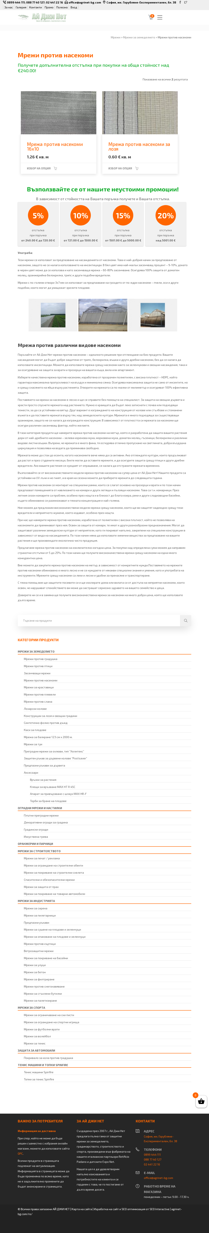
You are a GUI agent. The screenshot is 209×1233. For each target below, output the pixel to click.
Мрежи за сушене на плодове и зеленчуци (52, 929)
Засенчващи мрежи (37, 673)
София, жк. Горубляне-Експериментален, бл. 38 (141, 2)
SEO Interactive (159, 1209)
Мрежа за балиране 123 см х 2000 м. (48, 737)
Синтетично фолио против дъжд (46, 722)
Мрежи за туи (33, 744)
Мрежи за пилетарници (40, 915)
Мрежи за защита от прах (41, 887)
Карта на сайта (82, 1209)
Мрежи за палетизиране (40, 1000)
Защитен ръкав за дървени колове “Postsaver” (55, 758)
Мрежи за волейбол (37, 1036)
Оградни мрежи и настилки (40, 808)
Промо (49, 7)
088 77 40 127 (35, 2)
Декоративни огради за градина (46, 822)
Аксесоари (31, 772)
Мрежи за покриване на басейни (46, 958)
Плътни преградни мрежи (41, 815)
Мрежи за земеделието (36, 651)
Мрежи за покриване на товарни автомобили (54, 893)
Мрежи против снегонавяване (44, 986)
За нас (8, 7)
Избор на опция (39, 168)
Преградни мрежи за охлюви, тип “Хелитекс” (54, 751)
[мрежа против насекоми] (53, 315)
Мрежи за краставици (39, 687)
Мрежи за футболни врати (42, 1029)
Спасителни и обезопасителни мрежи (49, 879)
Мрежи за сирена (35, 908)
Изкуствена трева (36, 836)
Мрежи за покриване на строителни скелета (54, 872)
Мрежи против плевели (40, 694)
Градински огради (36, 829)
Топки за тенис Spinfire (39, 1079)
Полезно (62, 7)
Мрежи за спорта (31, 1007)
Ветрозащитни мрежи (38, 951)
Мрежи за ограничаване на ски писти (49, 1015)
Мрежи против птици (38, 666)
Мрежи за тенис (35, 1043)
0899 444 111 (16, 2)
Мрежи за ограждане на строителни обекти (53, 865)
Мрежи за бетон (35, 972)
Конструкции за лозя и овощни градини (50, 716)
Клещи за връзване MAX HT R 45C (52, 787)
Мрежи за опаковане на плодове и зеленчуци (55, 936)
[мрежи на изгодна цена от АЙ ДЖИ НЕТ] (42, 17)
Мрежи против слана (38, 701)
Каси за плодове (35, 730)
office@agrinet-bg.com (85, 2)
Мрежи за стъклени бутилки (43, 993)
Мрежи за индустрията (36, 901)
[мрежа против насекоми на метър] (102, 315)
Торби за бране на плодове (48, 801)
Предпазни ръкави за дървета (44, 765)
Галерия (21, 7)
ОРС (20, 1153)
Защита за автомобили (36, 1050)
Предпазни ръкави (36, 922)
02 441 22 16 (54, 2)
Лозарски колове (35, 708)
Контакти (35, 7)
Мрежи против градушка (40, 659)
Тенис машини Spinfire (38, 1072)
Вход (74, 7)
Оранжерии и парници (35, 843)
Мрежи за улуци (35, 965)
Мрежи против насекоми (40, 680)
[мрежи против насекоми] (152, 315)
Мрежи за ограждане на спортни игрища (51, 1022)
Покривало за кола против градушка (48, 1058)
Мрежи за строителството (39, 851)
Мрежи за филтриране (39, 979)
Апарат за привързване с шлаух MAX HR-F (58, 793)
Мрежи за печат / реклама (42, 858)
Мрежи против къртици (40, 943)
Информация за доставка (37, 1131)
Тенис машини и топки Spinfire (43, 1065)
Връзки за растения (43, 779)
